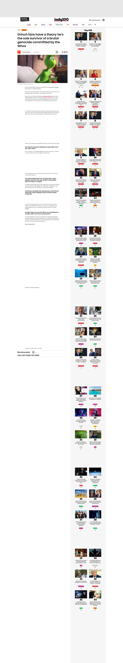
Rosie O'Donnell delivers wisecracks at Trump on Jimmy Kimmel (95, 502)
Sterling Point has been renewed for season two (81, 582)
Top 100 (29, 24)
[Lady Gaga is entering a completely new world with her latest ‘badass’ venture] (81, 390)
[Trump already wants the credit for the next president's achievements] (95, 94)
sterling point (81, 586)
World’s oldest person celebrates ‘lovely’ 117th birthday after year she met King (95, 603)
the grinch (28, 355)
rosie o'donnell (95, 506)
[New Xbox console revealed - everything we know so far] (81, 434)
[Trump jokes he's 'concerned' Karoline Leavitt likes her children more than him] (81, 94)
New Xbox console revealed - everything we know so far (81, 443)
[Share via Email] (67, 52)
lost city (95, 528)
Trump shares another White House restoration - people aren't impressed (81, 260)
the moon (95, 485)
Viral (68, 24)
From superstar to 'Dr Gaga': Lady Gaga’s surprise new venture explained (81, 400)
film (95, 265)
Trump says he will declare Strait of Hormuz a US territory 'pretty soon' (81, 481)
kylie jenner (81, 344)
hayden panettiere (95, 85)
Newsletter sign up (96, 20)
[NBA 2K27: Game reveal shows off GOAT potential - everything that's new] (81, 192)
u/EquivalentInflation (48, 96)
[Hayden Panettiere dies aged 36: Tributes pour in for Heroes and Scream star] (95, 73)
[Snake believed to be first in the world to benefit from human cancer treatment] (81, 633)
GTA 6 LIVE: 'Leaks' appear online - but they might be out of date (95, 45)
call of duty (95, 565)
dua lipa (81, 243)
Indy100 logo (61, 20)
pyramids (81, 506)
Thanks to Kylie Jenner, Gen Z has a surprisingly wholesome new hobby (81, 340)
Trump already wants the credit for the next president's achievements (95, 103)
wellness (95, 404)
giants (95, 323)
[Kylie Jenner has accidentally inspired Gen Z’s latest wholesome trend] (81, 331)
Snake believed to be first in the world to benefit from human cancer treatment (81, 642)
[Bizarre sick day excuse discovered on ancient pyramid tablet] (81, 493)
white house (95, 365)
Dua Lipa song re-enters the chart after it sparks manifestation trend (81, 239)
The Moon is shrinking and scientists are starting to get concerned (95, 481)
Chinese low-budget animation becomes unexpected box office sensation (95, 260)
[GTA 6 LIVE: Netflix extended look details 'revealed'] (81, 412)
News (36, 24)
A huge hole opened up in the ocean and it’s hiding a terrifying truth (81, 282)
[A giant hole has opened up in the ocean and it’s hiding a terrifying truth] (81, 273)
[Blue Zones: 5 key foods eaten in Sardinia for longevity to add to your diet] (95, 390)
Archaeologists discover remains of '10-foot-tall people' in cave (95, 319)
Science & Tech (59, 24)
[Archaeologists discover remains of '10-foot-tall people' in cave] (95, 310)
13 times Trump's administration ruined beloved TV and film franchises (95, 361)
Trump (50, 24)
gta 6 (95, 49)
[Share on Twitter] (64, 52)
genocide (24, 30)
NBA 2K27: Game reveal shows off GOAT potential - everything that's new (81, 202)
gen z (95, 426)
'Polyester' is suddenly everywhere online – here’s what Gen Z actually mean (95, 421)
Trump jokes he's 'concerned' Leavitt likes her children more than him (81, 103)
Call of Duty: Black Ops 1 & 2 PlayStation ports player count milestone (95, 561)
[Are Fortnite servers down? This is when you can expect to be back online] (81, 654)
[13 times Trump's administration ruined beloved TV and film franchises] (95, 352)
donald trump (81, 106)
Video (83, 24)
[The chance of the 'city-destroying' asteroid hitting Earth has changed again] (81, 594)
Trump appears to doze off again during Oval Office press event (81, 124)
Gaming (43, 24)
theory (23, 355)
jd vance (95, 243)
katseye (81, 528)
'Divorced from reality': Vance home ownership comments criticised (95, 239)
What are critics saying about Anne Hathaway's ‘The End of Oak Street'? (95, 443)
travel (95, 205)
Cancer (81, 646)
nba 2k (81, 205)
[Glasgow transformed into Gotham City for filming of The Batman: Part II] (95, 633)
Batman (95, 646)
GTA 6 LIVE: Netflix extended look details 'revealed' (81, 421)
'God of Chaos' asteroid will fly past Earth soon (95, 339)
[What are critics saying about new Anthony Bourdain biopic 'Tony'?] (81, 552)
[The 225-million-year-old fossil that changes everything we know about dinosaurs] (95, 273)
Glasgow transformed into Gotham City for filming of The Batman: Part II (95, 642)
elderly (95, 608)
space (95, 344)
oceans (81, 285)
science (95, 285)
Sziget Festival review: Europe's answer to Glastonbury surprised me (95, 202)
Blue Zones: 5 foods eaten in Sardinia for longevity (95, 399)
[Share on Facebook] (62, 52)
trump (81, 485)
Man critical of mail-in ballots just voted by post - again (81, 181)
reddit (19, 355)
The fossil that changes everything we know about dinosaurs (95, 282)
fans (33, 355)
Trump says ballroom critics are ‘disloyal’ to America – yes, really (81, 161)
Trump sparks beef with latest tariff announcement (81, 319)
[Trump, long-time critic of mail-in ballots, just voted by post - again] (81, 172)
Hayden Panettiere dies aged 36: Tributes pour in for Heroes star (95, 82)
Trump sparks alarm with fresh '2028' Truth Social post (95, 161)
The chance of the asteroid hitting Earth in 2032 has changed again (81, 603)
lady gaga (81, 404)
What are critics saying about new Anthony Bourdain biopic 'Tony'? (81, 561)
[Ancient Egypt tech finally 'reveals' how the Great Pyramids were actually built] (95, 654)
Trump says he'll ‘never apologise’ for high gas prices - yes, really (81, 45)
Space (81, 608)
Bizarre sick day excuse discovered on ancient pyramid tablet (81, 502)
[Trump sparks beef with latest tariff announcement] (81, 310)
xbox (81, 447)
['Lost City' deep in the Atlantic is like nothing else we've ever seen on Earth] (95, 514)
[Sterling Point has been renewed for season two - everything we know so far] (81, 573)
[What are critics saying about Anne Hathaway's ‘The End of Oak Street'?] (95, 434)
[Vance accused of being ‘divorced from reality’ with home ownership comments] (95, 230)
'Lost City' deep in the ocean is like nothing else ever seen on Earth (95, 523)
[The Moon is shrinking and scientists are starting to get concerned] (95, 471)
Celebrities (75, 24)
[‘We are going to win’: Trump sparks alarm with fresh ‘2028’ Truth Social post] (95, 152)
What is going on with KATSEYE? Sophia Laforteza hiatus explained (81, 523)
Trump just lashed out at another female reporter (95, 181)
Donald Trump (81, 49)
